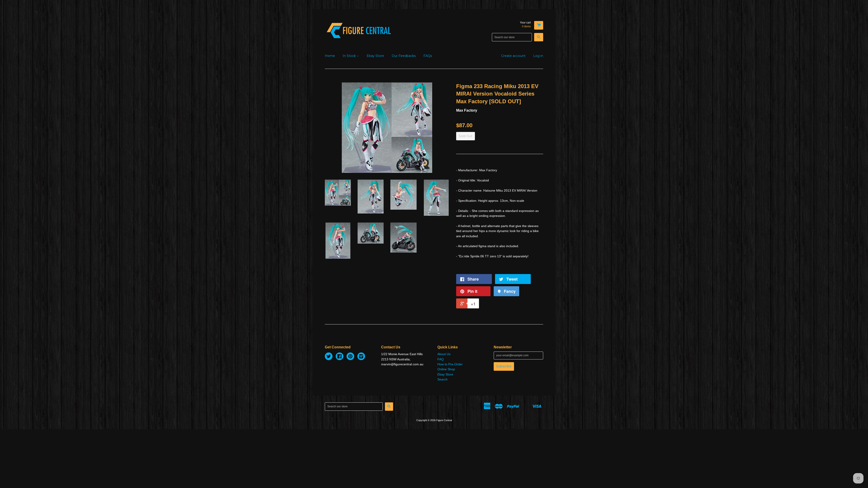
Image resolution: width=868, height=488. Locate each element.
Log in (538, 56)
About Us (444, 354)
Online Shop (446, 369)
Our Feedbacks (404, 56)
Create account (513, 56)
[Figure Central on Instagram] (361, 357)
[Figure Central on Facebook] (339, 357)
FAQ (440, 359)
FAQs (427, 56)
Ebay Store (375, 56)
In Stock (350, 56)
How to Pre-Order (450, 364)
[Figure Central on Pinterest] (350, 357)
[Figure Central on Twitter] (329, 357)
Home (330, 56)
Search (442, 379)
